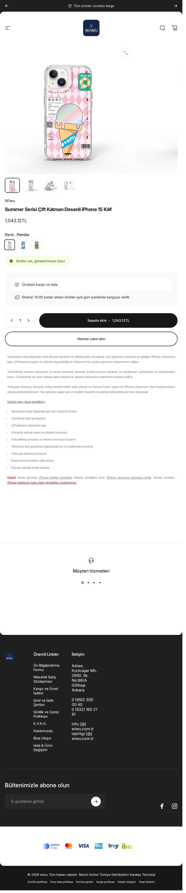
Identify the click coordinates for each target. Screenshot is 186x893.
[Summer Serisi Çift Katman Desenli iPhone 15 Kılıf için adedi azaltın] (10, 320)
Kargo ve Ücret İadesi (45, 691)
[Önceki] (6, 6)
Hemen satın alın (91, 339)
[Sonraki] (175, 6)
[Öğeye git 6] (31, 185)
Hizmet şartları (84, 882)
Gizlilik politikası (37, 882)
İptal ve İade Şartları (43, 702)
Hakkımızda (43, 731)
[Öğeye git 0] (12, 185)
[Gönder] (96, 801)
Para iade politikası (61, 882)
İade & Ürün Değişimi (43, 747)
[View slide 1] (82, 582)
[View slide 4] (100, 582)
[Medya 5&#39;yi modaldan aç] (126, 53)
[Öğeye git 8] (69, 185)
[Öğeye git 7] (50, 185)
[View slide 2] (88, 582)
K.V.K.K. (40, 723)
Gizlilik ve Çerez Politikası (46, 714)
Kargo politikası (105, 882)
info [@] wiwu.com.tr (83, 726)
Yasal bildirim (147, 882)
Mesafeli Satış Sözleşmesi (44, 679)
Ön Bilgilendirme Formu (46, 667)
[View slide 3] (94, 582)
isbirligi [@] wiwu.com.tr (83, 736)
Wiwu (10, 200)
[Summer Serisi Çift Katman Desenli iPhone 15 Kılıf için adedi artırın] (29, 320)
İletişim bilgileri (127, 882)
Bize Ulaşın (42, 738)
